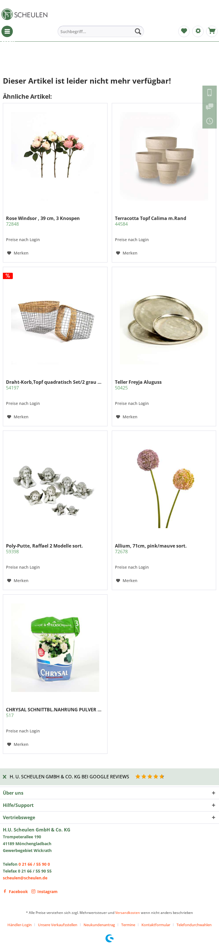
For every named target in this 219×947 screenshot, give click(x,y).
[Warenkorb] (212, 31)
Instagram (47, 891)
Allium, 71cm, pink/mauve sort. (151, 548)
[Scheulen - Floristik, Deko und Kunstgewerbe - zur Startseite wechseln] (25, 14)
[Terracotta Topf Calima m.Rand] (164, 156)
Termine (128, 924)
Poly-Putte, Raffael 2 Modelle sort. (44, 548)
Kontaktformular (155, 924)
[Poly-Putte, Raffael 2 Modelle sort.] (55, 484)
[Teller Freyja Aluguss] (164, 320)
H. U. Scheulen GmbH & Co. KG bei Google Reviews (69, 777)
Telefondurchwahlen (194, 924)
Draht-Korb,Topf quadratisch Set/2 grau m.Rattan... (55, 385)
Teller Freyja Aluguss (138, 385)
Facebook (18, 891)
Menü (7, 31)
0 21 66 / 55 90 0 (34, 864)
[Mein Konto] (198, 31)
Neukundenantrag (99, 924)
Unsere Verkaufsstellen (57, 924)
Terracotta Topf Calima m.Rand (150, 221)
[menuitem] (7, 31)
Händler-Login (19, 924)
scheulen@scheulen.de (25, 878)
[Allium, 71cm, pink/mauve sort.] (164, 484)
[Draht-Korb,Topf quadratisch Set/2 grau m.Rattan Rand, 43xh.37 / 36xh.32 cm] (55, 320)
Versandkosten (127, 912)
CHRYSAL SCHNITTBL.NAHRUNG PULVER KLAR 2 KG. (55, 712)
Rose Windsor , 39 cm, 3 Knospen (43, 221)
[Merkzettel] (184, 31)
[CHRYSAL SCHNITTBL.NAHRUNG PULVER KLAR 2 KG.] (55, 648)
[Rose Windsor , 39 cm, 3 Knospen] (55, 156)
